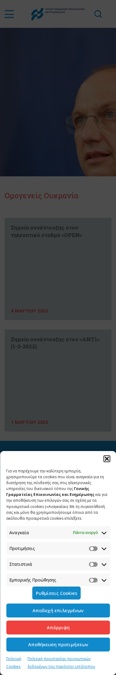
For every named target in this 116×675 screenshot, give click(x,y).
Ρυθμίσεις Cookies (56, 593)
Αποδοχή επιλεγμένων (58, 610)
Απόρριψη (58, 627)
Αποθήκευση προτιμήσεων (58, 644)
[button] (107, 459)
